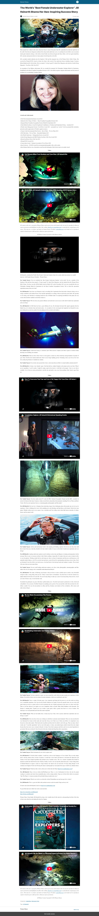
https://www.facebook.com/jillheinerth (29, 792)
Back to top (76, 909)
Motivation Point (35, 901)
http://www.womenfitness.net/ (54, 227)
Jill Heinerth (26, 904)
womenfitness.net (60, 229)
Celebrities (28, 901)
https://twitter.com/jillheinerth (26, 794)
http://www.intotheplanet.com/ (65, 768)
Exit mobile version (49, 914)
